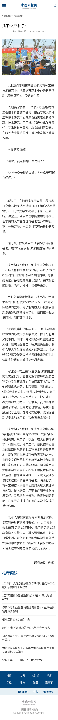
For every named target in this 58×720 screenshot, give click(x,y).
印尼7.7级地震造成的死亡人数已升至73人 (26, 627)
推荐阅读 (10, 573)
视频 (49, 675)
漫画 (35, 682)
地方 (22, 682)
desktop (48, 691)
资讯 (22, 675)
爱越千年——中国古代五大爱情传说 (23, 660)
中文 (35, 691)
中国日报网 (7, 16)
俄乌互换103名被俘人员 (16, 619)
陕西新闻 (18, 16)
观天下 (49, 682)
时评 (9, 675)
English (23, 691)
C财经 (35, 675)
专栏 (9, 682)
